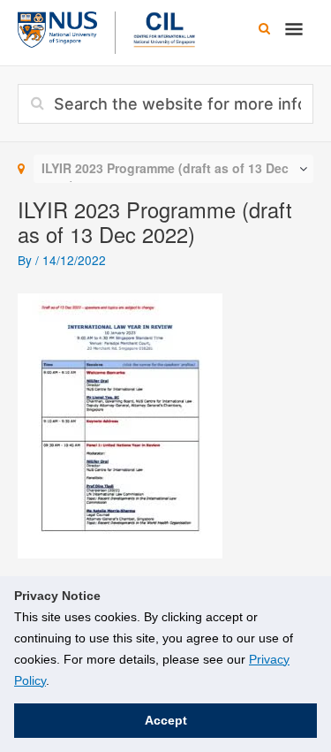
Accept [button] (166, 720)
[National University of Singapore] (57, 27)
